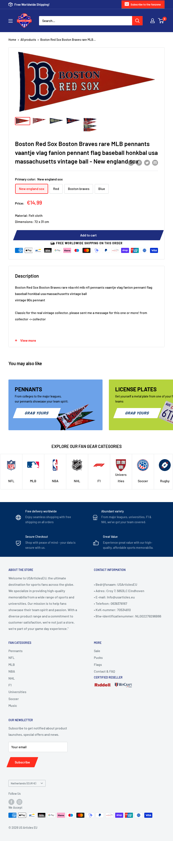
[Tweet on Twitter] (147, 162)
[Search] (137, 20)
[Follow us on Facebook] (11, 802)
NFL (11, 657)
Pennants (15, 651)
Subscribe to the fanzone (146, 4)
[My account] (152, 20)
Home (12, 39)
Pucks (98, 657)
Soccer (13, 699)
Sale (97, 651)
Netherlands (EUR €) (23, 783)
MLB (11, 664)
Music (12, 705)
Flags (98, 664)
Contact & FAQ (104, 671)
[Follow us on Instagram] (19, 802)
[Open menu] (10, 21)
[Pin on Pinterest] (139, 162)
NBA (11, 671)
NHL (11, 678)
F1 (10, 685)
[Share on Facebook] (131, 162)
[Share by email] (155, 162)
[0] (161, 20)
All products (28, 39)
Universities (17, 692)
